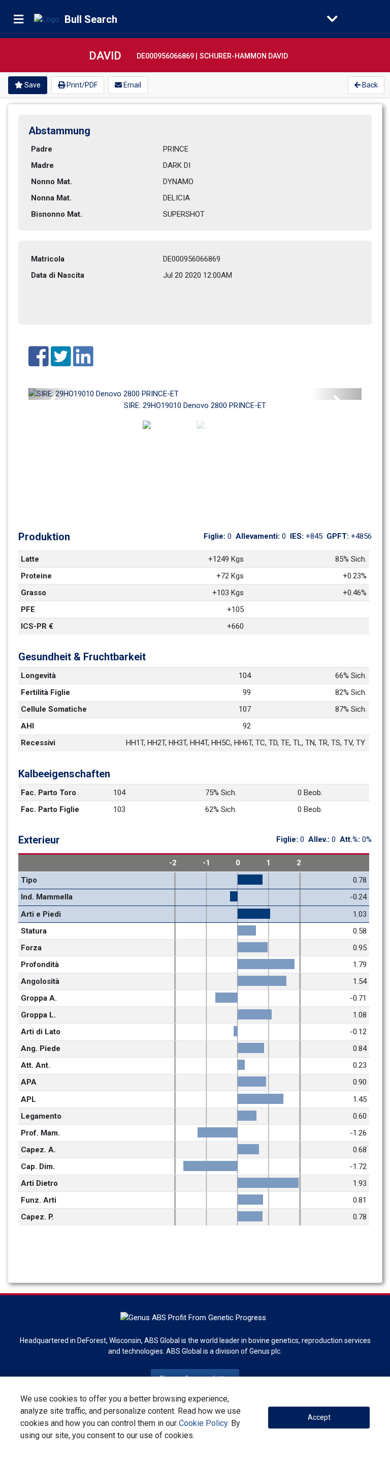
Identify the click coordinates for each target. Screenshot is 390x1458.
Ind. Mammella (47, 896)
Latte (30, 559)
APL (28, 1099)
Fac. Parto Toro (48, 792)
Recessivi (38, 742)
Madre (42, 165)
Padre (41, 149)
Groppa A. (39, 998)
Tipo (29, 880)
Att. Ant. (35, 1065)
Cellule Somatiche (54, 709)
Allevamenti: (259, 536)
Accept (319, 1417)
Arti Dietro (39, 1183)
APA (29, 1082)
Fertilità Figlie (45, 692)
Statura (34, 931)
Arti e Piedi (41, 914)
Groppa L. (38, 1014)
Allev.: (320, 839)
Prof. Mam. (40, 1133)
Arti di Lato (40, 1031)
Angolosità (40, 981)
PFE (28, 609)
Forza (31, 947)
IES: (298, 536)
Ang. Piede (40, 1048)
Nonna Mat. (51, 197)
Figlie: (216, 536)
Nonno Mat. (51, 181)
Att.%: (351, 839)
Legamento (41, 1116)
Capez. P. (37, 1216)
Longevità (38, 675)
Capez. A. (38, 1149)
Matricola (47, 259)
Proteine (36, 575)
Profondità (40, 964)
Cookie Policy (203, 1423)
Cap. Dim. (38, 1166)
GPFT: (339, 536)
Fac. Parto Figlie (50, 809)
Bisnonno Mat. (56, 214)
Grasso (33, 592)
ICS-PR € (37, 626)
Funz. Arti (38, 1200)
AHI (27, 726)
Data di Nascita (57, 275)
